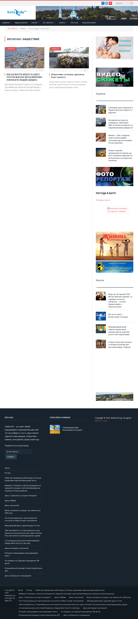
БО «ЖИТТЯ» (48, 22)
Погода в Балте (103, 200)
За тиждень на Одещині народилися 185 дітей (80, 611)
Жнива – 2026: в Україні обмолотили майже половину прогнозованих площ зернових (120, 139)
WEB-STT (8, 600)
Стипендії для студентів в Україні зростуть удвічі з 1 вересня (120, 110)
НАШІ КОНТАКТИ (89, 22)
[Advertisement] (114, 370)
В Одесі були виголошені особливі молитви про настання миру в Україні (120, 344)
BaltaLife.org (10, 595)
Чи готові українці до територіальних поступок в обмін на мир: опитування (21, 519)
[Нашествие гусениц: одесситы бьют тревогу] (69, 57)
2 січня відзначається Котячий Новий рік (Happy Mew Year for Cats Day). (22, 542)
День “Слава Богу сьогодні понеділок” (21, 495)
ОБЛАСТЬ (11, 49)
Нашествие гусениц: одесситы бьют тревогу (67, 75)
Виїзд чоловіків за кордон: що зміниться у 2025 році (109, 597)
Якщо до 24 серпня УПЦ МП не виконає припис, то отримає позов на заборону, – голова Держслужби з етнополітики (120, 300)
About (7, 468)
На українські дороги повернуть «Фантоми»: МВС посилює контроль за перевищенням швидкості (120, 124)
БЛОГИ (34, 22)
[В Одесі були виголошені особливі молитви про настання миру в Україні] (101, 344)
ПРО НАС (74, 22)
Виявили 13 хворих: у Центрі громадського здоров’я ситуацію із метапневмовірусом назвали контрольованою (23, 488)
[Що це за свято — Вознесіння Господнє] (101, 316)
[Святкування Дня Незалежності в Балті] (55, 429)
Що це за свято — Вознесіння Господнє (118, 315)
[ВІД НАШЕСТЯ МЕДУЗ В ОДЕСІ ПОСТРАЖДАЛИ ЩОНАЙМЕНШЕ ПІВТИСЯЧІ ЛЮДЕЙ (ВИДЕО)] (24, 57)
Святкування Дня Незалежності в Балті (72, 428)
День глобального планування (18, 575)
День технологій (12, 505)
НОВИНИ (5, 22)
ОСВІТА (62, 22)
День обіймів (10, 500)
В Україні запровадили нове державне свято (38, 611)
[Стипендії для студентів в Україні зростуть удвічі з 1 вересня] (101, 109)
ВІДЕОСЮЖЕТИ (21, 22)
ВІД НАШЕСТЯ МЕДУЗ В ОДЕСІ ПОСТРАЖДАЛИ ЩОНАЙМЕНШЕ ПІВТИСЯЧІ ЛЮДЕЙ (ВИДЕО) (24, 77)
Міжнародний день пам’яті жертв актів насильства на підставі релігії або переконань (119, 331)
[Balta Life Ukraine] (16, 12)
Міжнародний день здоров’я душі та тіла (22, 525)
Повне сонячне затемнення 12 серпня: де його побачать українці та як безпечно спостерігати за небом (120, 155)
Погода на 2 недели (117, 211)
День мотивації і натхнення (16, 548)
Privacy (8, 473)
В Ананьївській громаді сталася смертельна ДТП (39, 615)
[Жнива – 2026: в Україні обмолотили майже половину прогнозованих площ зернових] (101, 137)
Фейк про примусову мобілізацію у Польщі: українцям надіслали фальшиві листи (23, 479)
